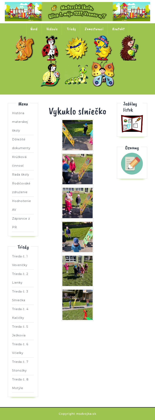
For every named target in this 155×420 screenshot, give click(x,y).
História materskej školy (20, 121)
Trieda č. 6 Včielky (51, 73)
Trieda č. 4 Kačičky (104, 48)
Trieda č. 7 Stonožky (77, 73)
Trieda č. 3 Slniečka (77, 48)
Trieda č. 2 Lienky (51, 48)
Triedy (71, 29)
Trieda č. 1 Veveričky (25, 48)
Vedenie (52, 29)
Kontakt (118, 29)
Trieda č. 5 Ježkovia (130, 48)
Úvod (34, 29)
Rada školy (20, 174)
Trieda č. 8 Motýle (104, 73)
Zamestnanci (94, 29)
